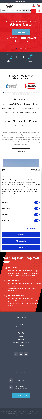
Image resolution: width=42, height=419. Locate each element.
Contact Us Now (21, 395)
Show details (31, 228)
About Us (21, 333)
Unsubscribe (20, 416)
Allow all (21, 234)
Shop (21, 324)
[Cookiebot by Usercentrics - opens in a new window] (31, 170)
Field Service (9, 113)
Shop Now (21, 32)
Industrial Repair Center (31, 108)
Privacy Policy (9, 413)
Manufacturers (21, 327)
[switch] (37, 208)
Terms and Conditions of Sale (26, 413)
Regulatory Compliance (21, 342)
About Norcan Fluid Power (12, 104)
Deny (21, 247)
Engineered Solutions (21, 330)
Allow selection (21, 241)
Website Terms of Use (31, 411)
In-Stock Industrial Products (27, 113)
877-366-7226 (19, 380)
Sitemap (21, 345)
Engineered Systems (31, 104)
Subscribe (21, 336)
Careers (21, 339)
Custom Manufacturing (10, 108)
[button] (9, 58)
